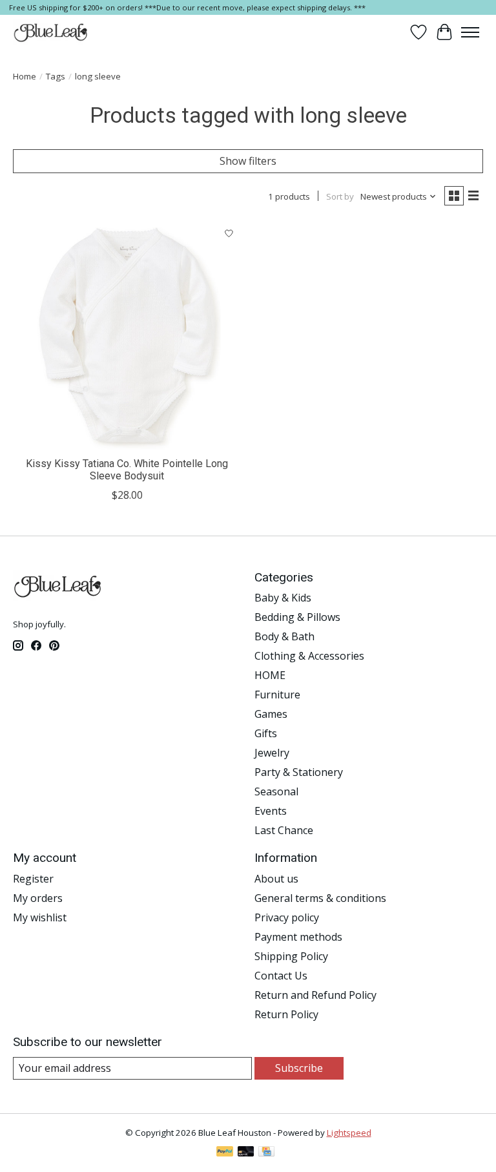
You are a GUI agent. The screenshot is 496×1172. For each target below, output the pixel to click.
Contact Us (280, 975)
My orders (38, 898)
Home (24, 76)
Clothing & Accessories (309, 656)
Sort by (340, 196)
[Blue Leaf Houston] (51, 32)
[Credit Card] (266, 1152)
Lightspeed (349, 1132)
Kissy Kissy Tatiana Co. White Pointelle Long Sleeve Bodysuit (127, 469)
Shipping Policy (291, 956)
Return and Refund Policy (315, 995)
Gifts (265, 733)
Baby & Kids (282, 598)
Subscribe (299, 1068)
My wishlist (40, 917)
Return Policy (286, 1014)
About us (276, 879)
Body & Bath (284, 636)
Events (270, 811)
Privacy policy (286, 917)
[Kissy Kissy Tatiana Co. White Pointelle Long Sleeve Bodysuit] (127, 335)
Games (270, 714)
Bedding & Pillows (297, 617)
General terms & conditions (320, 898)
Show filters (248, 161)
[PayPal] (224, 1152)
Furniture (277, 694)
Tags (55, 76)
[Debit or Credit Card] (246, 1152)
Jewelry (271, 753)
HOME (269, 675)
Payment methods (298, 937)
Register (33, 879)
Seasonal (276, 791)
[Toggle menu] (470, 32)
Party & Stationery (298, 772)
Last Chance (283, 830)
